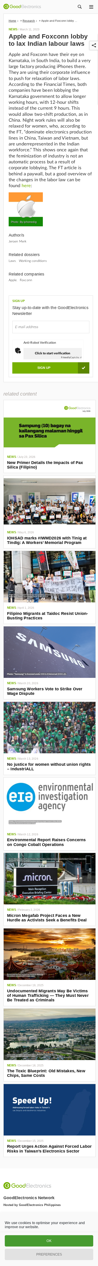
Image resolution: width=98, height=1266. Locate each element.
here (26, 186)
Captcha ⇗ (71, 357)
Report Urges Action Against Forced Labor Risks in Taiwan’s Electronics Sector (49, 1148)
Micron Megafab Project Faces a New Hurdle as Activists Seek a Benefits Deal (47, 917)
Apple (13, 280)
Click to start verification (52, 353)
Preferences (49, 1254)
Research (29, 20)
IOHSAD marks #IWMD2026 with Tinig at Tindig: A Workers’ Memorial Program (47, 540)
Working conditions (33, 261)
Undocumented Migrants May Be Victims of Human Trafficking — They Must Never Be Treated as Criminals (48, 996)
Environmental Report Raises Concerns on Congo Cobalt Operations (46, 842)
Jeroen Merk (18, 241)
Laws (12, 261)
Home (12, 20)
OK (49, 1241)
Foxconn (26, 280)
